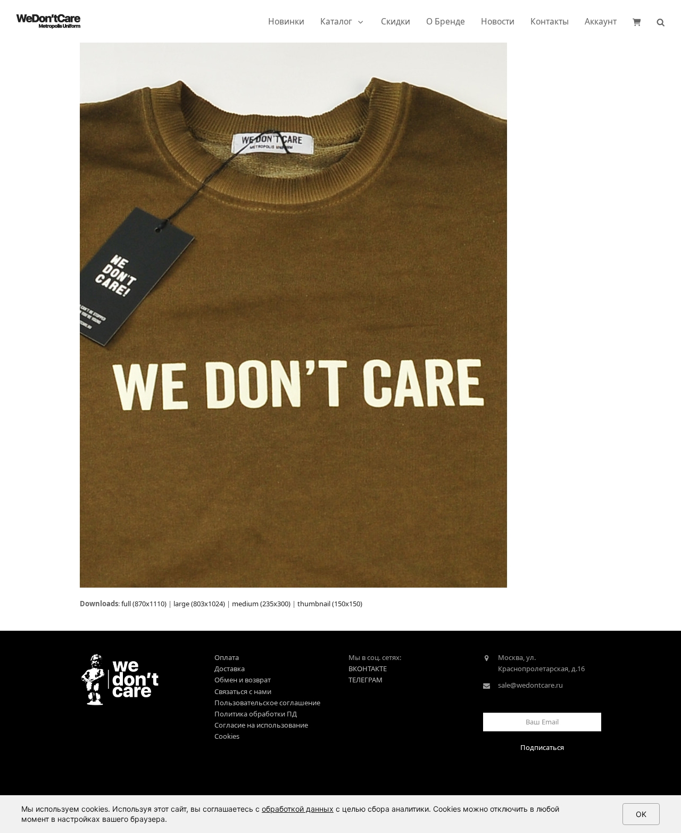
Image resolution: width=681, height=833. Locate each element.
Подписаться (542, 747)
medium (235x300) (261, 603)
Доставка (229, 668)
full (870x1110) (144, 603)
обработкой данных (298, 808)
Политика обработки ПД (255, 714)
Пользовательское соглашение (267, 702)
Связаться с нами (242, 691)
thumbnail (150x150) (329, 603)
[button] (637, 21)
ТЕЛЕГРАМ (365, 679)
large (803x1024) (199, 603)
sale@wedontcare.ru (530, 685)
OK (641, 814)
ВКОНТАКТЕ (367, 668)
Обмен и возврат (242, 679)
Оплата (226, 657)
